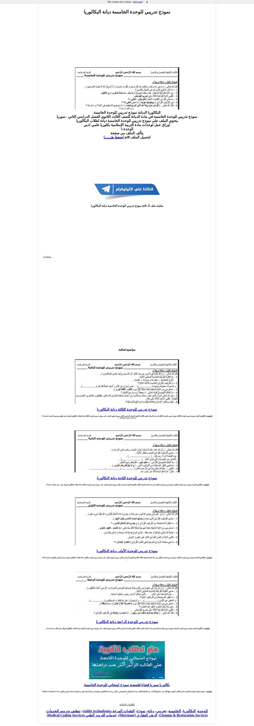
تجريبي (161, 711)
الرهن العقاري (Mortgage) (138, 715)
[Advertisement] (127, 43)
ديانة (151, 711)
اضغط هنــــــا (114, 137)
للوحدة (203, 711)
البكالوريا (189, 711)
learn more (138, 2)
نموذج (141, 711)
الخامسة (175, 711)
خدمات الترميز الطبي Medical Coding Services (82, 715)
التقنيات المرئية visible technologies (108, 711)
